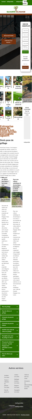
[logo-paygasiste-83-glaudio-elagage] (16, 12)
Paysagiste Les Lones (17, 391)
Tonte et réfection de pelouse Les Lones (6, 383)
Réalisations (9, 35)
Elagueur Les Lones (16, 386)
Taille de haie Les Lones (26, 376)
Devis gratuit (25, 2)
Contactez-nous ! (9, 41)
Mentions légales (25, 415)
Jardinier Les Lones (6, 376)
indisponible (10, 1)
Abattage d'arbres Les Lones (16, 381)
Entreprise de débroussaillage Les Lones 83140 (27, 385)
